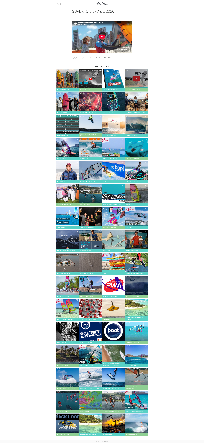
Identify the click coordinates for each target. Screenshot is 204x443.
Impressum (97, 441)
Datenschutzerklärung (104, 441)
